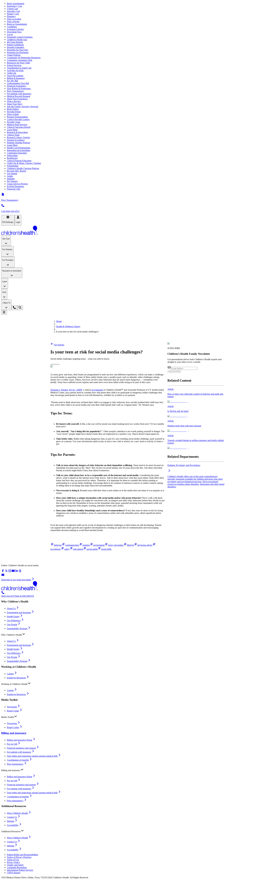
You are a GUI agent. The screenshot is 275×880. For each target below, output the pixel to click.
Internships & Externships (18, 150)
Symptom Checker (15, 29)
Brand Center (13, 711)
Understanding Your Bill (18, 83)
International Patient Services (20, 870)
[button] (137, 634)
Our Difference (14, 620)
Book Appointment (15, 3)
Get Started (12, 173)
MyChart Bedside (15, 42)
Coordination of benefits (18, 760)
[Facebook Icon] (54, 363)
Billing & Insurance (16, 78)
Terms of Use (13, 860)
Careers (10, 674)
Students (11, 178)
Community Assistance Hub (19, 60)
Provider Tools (13, 122)
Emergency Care (14, 6)
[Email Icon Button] (58, 364)
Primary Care (13, 14)
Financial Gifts (13, 189)
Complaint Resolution (17, 867)
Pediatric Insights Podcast (18, 142)
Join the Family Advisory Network (22, 106)
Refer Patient (13, 109)
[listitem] (196, 395)
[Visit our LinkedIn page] (16, 571)
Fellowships (12, 155)
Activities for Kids (15, 70)
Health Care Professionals (18, 148)
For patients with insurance (19, 93)
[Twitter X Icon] (51, 363)
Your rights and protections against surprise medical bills (32, 756)
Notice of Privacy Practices (19, 857)
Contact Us (12, 817)
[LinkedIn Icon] (56, 363)
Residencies (12, 158)
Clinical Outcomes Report (18, 127)
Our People (12, 624)
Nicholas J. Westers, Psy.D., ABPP (66, 390)
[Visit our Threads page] (20, 571)
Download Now (14, 32)
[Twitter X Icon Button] (51, 364)
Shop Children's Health (17, 813)
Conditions (12, 26)
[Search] (20, 307)
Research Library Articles (18, 137)
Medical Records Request (18, 96)
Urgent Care (12, 8)
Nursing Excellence (16, 140)
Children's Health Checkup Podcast (23, 168)
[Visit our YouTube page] (13, 571)
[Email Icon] (58, 363)
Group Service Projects (17, 184)
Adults (10, 176)
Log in (10, 34)
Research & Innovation (17, 132)
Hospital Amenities (15, 47)
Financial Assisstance (16, 86)
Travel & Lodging (15, 75)
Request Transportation (17, 117)
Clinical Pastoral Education (19, 160)
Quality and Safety (15, 865)
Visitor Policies (13, 55)
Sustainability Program (17, 628)
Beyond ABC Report (16, 171)
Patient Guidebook (15, 44)
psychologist (97, 390)
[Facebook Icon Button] (54, 364)
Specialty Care (13, 11)
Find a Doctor (13, 21)
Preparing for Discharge (18, 52)
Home (59, 321)
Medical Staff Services (17, 124)
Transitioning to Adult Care (19, 68)
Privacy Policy (13, 862)
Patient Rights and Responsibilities (22, 854)
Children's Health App (17, 39)
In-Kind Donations (15, 186)
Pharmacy (11, 16)
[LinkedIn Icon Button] (56, 364)
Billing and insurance (13, 732)
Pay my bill (12, 744)
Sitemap (10, 821)
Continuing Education (17, 153)
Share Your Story (14, 104)
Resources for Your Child (18, 63)
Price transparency (15, 764)
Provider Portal (13, 111)
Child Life (11, 73)
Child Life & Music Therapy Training (24, 163)
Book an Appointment (17, 24)
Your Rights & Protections (19, 88)
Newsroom (12, 707)
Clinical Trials (13, 135)
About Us (11, 608)
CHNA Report (13, 872)
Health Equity (13, 616)
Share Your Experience (17, 99)
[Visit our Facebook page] (3, 571)
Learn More (12, 129)
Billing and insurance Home (19, 740)
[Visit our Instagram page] (9, 571)
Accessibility (12, 825)
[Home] (137, 230)
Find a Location (14, 19)
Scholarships (12, 166)
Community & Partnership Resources (24, 57)
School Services (14, 65)
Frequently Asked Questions (20, 37)
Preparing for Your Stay (17, 50)
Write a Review (14, 101)
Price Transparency (15, 91)
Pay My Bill (12, 81)
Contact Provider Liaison (18, 119)
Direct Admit (13, 114)
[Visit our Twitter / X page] (6, 571)
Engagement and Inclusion (19, 612)
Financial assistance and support (21, 748)
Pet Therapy (12, 181)
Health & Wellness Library (68, 326)
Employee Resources (16, 678)
